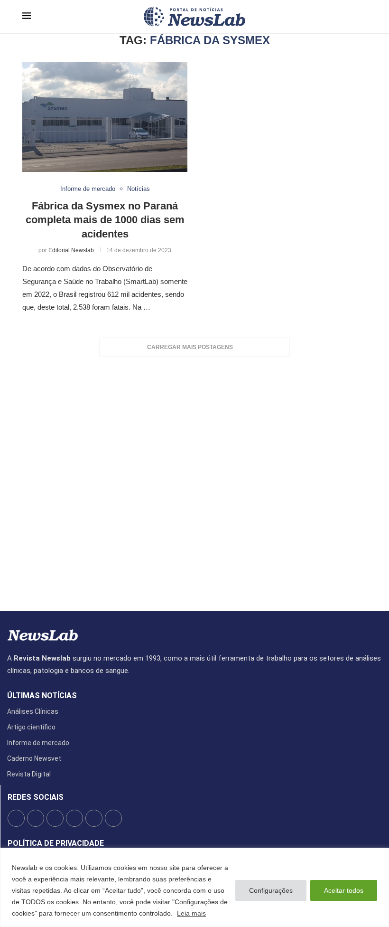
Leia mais (191, 913)
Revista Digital (29, 774)
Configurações (271, 890)
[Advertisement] (194, 479)
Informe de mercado (38, 742)
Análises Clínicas (32, 711)
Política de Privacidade (56, 843)
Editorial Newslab (71, 250)
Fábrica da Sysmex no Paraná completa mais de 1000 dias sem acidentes (105, 220)
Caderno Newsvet (34, 758)
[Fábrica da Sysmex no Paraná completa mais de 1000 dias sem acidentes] (104, 117)
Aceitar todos (343, 890)
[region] (194, 887)
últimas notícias (42, 696)
